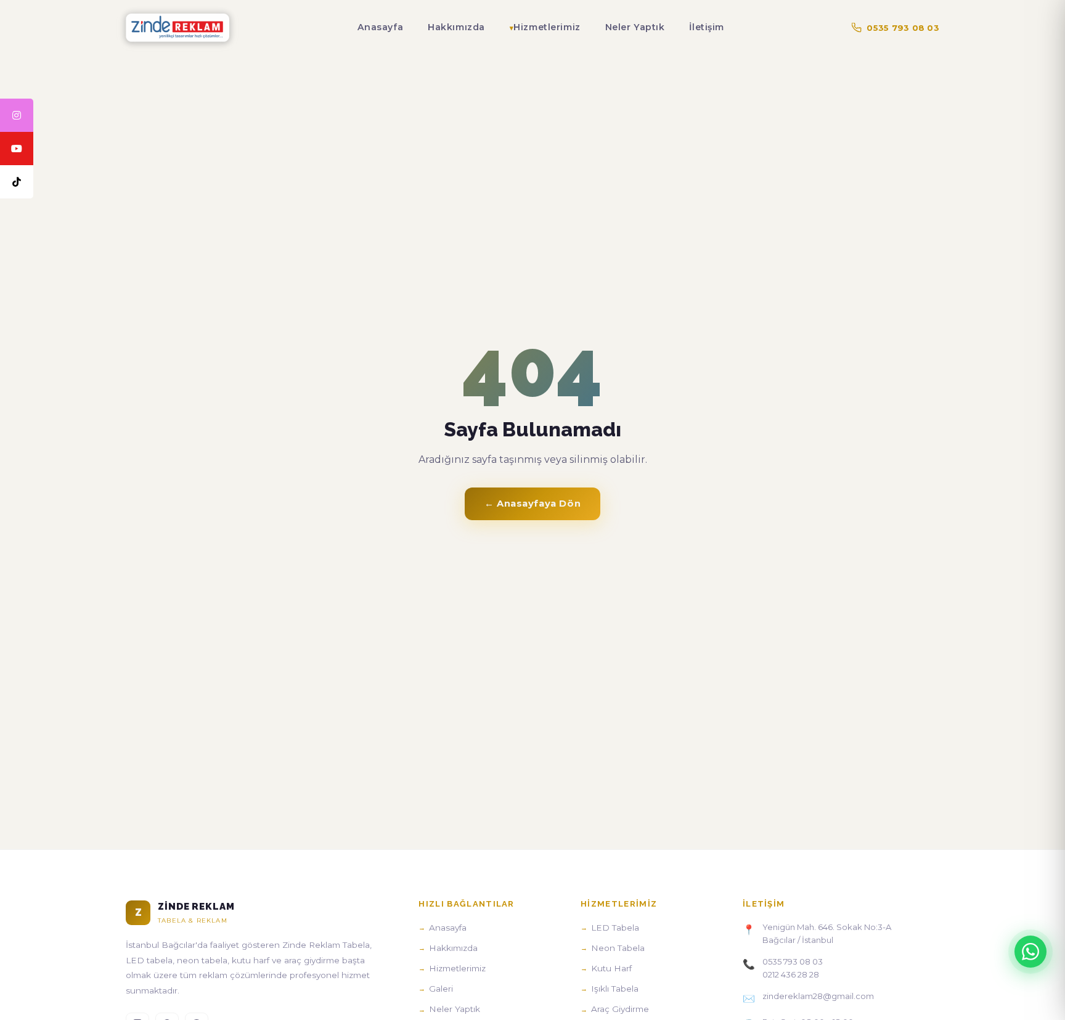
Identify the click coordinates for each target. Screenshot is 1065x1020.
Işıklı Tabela (615, 988)
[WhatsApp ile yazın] (1030, 952)
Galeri (441, 988)
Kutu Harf (611, 968)
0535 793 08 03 (903, 28)
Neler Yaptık (635, 27)
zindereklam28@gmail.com (818, 996)
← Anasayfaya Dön (532, 503)
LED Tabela (615, 927)
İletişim (706, 27)
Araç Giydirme (620, 1009)
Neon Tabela (618, 948)
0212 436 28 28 (790, 974)
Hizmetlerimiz (546, 27)
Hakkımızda (456, 27)
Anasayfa (380, 27)
